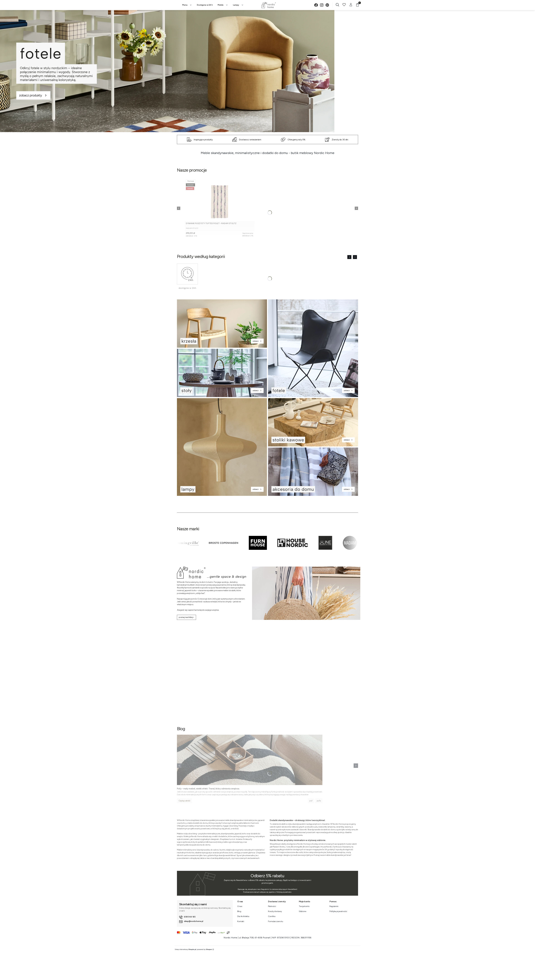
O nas (239, 906)
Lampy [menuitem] (236, 5)
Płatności (272, 906)
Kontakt (240, 921)
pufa (319, 801)
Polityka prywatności (338, 911)
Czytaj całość (184, 801)
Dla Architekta (243, 916)
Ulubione (302, 911)
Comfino (272, 916)
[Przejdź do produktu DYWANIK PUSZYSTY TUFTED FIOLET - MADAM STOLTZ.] (219, 199)
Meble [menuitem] (220, 5)
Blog (239, 911)
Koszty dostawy (275, 911)
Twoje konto (304, 906)
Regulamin (333, 906)
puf (310, 801)
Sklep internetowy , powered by (193, 949)
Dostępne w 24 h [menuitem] (205, 5)
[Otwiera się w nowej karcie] (316, 5)
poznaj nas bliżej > (186, 617)
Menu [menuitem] (184, 5)
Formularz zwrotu (275, 921)
